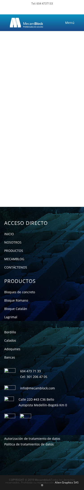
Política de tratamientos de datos (29, 444)
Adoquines (12, 349)
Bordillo (10, 332)
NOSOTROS (13, 242)
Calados (10, 340)
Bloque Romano (16, 300)
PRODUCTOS (13, 250)
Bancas (9, 357)
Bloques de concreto (19, 292)
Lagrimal (10, 317)
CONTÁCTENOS (15, 267)
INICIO (9, 234)
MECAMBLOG (14, 259)
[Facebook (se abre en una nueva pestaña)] (38, 8)
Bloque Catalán (15, 309)
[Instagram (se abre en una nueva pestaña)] (45, 8)
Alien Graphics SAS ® (60, 484)
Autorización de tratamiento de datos (32, 438)
